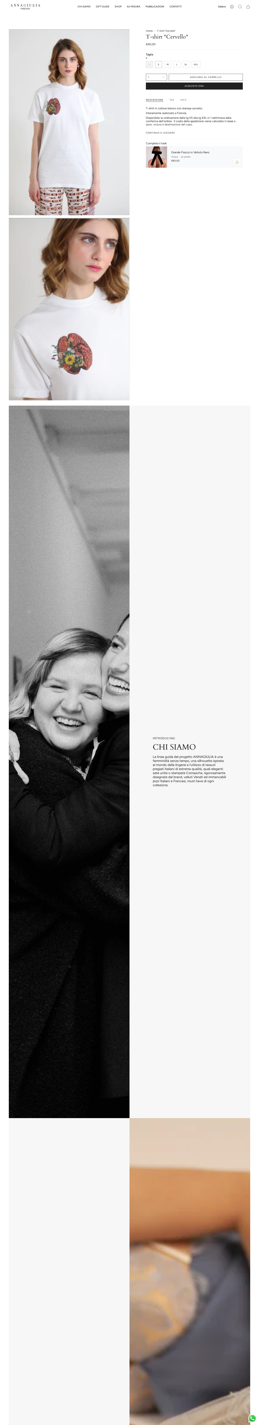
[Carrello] (248, 7)
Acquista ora (194, 86)
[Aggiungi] (237, 162)
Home (149, 30)
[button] (102, 7)
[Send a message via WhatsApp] (252, 1418)
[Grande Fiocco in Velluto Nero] (156, 157)
